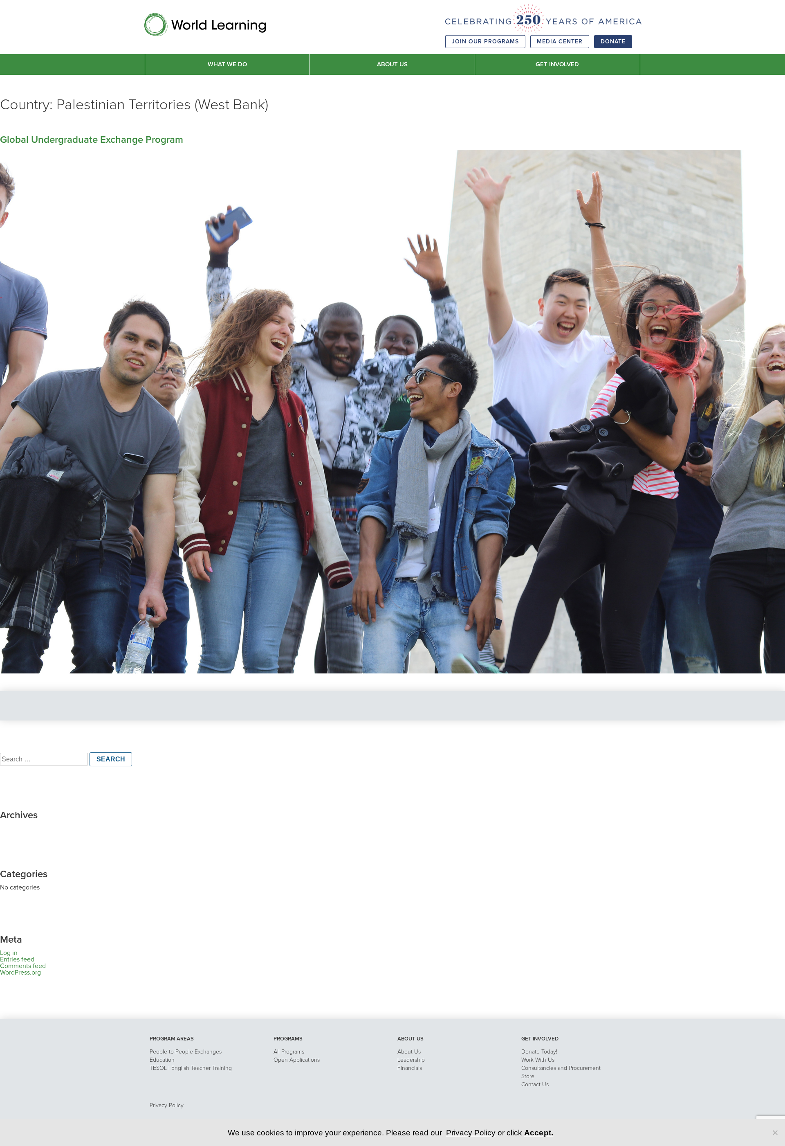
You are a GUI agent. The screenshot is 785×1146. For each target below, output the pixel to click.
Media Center (560, 41)
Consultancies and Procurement (561, 1068)
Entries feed (17, 959)
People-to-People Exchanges (186, 1051)
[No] (775, 1132)
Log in (9, 953)
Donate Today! (539, 1051)
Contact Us (535, 1084)
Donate (613, 41)
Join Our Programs (485, 41)
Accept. (539, 1132)
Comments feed (23, 966)
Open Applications (297, 1059)
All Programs (289, 1051)
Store (527, 1076)
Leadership (411, 1059)
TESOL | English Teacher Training (191, 1068)
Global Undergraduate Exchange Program (91, 140)
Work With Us (537, 1059)
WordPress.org (20, 972)
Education (162, 1059)
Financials (409, 1068)
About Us (409, 1051)
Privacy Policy (167, 1105)
